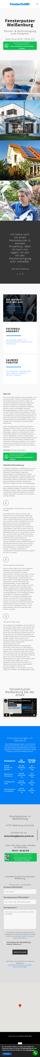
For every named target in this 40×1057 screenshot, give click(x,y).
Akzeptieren (7, 1054)
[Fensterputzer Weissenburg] (20, 4)
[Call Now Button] (35, 1053)
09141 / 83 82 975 (25, 39)
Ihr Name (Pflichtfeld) (13, 887)
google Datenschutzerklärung (18, 965)
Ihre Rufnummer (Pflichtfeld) (16, 897)
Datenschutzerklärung (20, 938)
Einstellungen (30, 1050)
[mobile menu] (37, 4)
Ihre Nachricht (10, 908)
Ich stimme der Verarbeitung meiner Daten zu (19, 943)
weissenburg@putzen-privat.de (19, 836)
